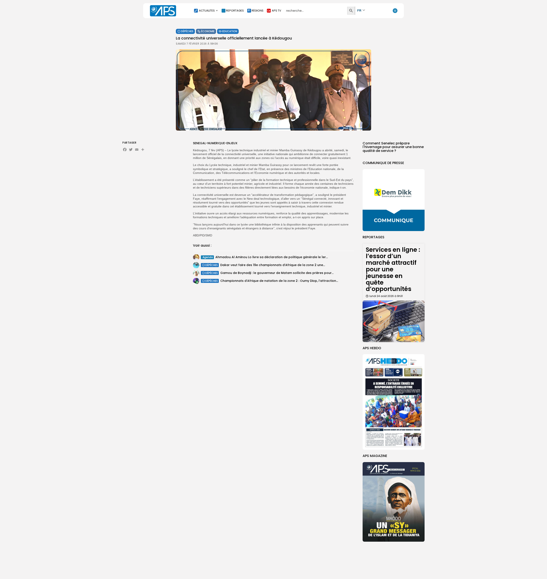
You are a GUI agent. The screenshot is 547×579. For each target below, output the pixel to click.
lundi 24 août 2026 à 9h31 (386, 296)
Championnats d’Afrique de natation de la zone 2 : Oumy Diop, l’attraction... (279, 281)
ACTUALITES (207, 11)
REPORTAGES (235, 11)
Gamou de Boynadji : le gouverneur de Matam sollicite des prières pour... (277, 273)
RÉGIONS (257, 11)
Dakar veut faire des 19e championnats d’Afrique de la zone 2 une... (272, 265)
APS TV (276, 11)
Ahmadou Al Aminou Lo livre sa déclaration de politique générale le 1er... (271, 257)
